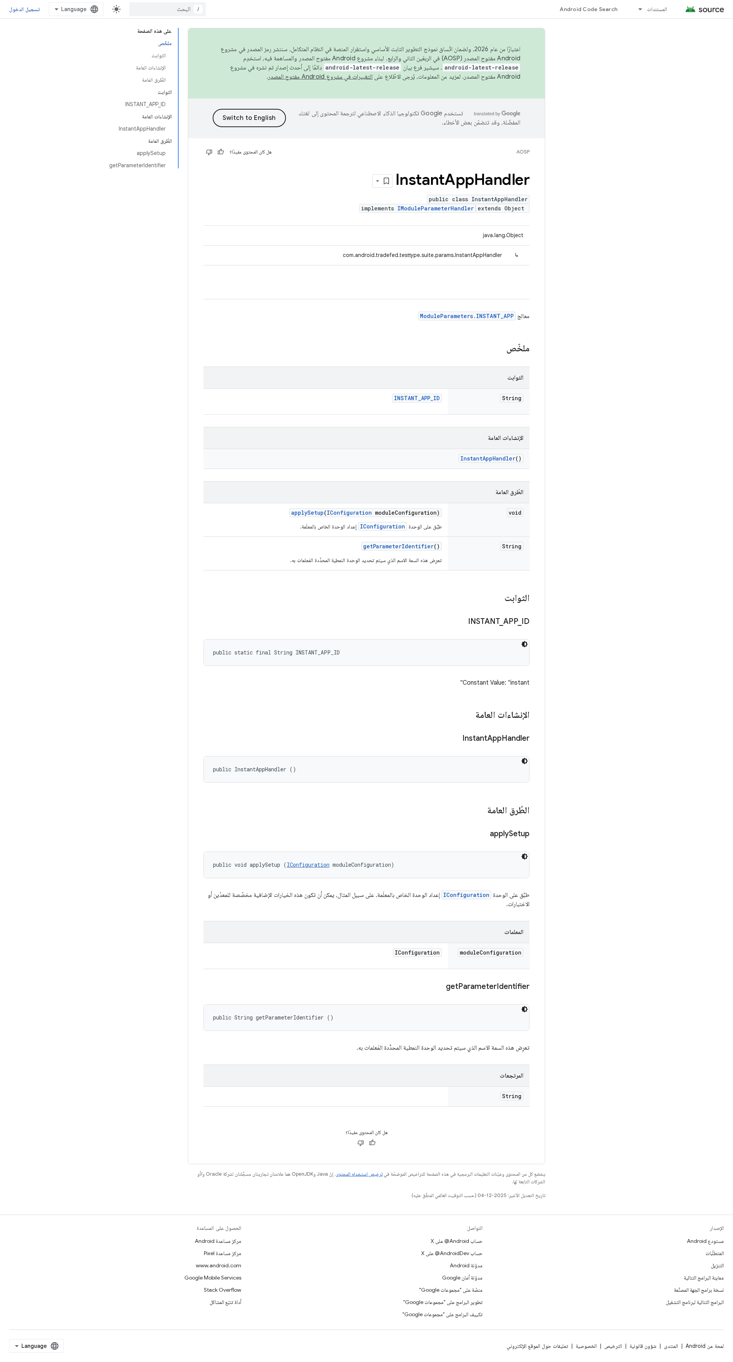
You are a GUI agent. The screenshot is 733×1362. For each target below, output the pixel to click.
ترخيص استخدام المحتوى (359, 1174)
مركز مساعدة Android (218, 1241)
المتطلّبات (715, 1253)
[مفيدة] (220, 152)
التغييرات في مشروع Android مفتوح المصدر (320, 77)
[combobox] (167, 9)
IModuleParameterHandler (435, 208)
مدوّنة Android (466, 1265)
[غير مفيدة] (209, 152)
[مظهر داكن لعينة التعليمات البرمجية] (524, 644)
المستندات (657, 9)
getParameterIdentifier (398, 546)
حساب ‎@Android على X (457, 1241)
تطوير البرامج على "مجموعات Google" (443, 1302)
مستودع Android (705, 1241)
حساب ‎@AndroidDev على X (452, 1253)
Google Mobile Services (212, 1277)
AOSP (523, 152)
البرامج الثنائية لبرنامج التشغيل (695, 1302)
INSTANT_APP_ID (417, 398)
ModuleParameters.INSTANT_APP (467, 316)
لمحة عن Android (705, 1346)
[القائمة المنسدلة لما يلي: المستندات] (636, 9)
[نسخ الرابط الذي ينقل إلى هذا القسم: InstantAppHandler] (454, 738)
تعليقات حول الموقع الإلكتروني (537, 1346)
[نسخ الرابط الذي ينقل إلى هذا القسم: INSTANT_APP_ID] (460, 622)
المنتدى (671, 1346)
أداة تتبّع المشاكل (225, 1302)
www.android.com (218, 1265)
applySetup (307, 512)
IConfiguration (349, 512)
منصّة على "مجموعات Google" (451, 1289)
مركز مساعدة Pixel (222, 1253)
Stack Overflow (222, 1289)
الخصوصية (586, 1346)
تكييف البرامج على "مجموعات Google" (442, 1314)
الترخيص (613, 1346)
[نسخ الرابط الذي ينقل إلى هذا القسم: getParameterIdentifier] (438, 987)
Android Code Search (588, 9)
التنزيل (717, 1265)
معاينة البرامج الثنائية (704, 1277)
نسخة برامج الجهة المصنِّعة (699, 1289)
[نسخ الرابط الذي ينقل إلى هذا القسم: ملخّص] (498, 349)
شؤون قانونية (643, 1346)
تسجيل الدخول (24, 9)
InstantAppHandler (487, 458)
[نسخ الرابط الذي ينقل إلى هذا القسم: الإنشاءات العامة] (467, 715)
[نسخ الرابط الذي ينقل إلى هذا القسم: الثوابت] (496, 598)
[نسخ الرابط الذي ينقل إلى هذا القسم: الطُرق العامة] (479, 811)
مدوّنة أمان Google (462, 1277)
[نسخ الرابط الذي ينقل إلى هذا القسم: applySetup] (482, 834)
